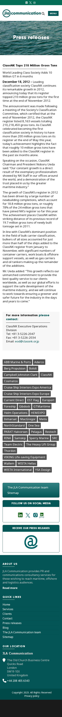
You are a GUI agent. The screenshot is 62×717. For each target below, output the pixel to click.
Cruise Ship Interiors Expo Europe (26, 394)
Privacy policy (31, 695)
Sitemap (13, 493)
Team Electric (13, 444)
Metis (43, 419)
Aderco (39, 362)
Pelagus (36, 432)
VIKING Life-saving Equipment (24, 457)
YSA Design (42, 470)
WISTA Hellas (27, 463)
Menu (53, 13)
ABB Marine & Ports (17, 362)
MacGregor (28, 419)
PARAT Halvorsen (16, 432)
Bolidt (33, 368)
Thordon (10, 451)
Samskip (20, 438)
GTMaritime (41, 406)
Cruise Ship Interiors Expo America (27, 387)
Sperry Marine (39, 438)
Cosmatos (11, 381)
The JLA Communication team (27, 487)
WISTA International (18, 470)
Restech (50, 432)
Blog (5, 628)
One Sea (33, 425)
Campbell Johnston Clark (20, 375)
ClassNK (46, 375)
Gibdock (24, 406)
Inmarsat (10, 419)
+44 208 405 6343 (18, 681)
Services (8, 609)
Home (6, 604)
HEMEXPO (38, 413)
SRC (55, 438)
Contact (7, 618)
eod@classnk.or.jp (27, 341)
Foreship (10, 406)
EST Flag (33, 400)
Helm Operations (15, 413)
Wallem (9, 463)
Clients (7, 614)
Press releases (12, 623)
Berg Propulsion (14, 368)
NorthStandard (14, 425)
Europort (48, 400)
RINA (7, 438)
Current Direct (14, 400)
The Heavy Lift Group (40, 444)
